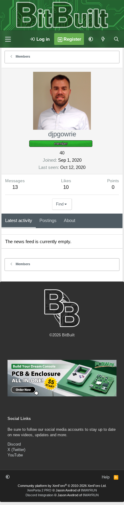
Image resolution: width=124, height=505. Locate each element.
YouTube (15, 455)
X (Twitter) (16, 449)
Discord (14, 444)
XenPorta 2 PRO (39, 490)
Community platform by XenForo (62, 486)
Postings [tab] (48, 220)
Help (106, 477)
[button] (91, 39)
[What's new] (103, 39)
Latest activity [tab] (18, 220)
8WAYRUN (89, 490)
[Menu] (7, 39)
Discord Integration (39, 495)
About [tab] (69, 220)
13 (15, 187)
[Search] (116, 39)
